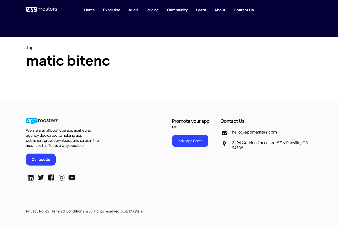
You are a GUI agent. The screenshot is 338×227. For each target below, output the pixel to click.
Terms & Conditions (67, 211)
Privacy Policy (37, 211)
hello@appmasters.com (254, 131)
